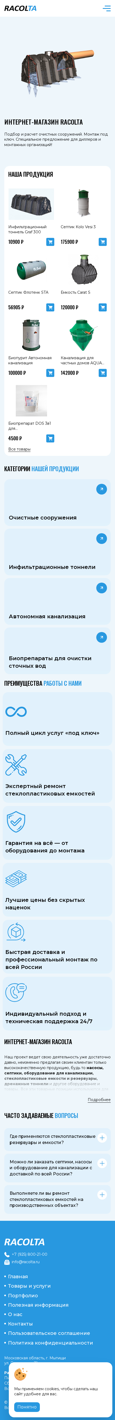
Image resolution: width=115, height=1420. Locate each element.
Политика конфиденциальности (50, 1343)
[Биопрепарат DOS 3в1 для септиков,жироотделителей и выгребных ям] (31, 400)
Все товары (19, 449)
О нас (15, 1314)
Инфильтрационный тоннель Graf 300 (27, 229)
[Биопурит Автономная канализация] (31, 335)
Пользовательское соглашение (49, 1333)
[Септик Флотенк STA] (31, 269)
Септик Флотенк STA (28, 292)
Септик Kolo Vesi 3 (78, 226)
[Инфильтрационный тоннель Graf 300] (31, 204)
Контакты (20, 1324)
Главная (18, 1277)
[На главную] (29, 8)
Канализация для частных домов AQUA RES (81, 363)
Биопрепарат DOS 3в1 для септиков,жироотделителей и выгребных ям (35, 431)
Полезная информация (38, 1305)
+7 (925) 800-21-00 (29, 1254)
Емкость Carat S (75, 292)
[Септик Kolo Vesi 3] (83, 204)
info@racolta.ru (26, 1261)
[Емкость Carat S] (83, 269)
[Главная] (57, 1242)
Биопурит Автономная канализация (30, 360)
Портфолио (23, 1296)
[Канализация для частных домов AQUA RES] (84, 335)
